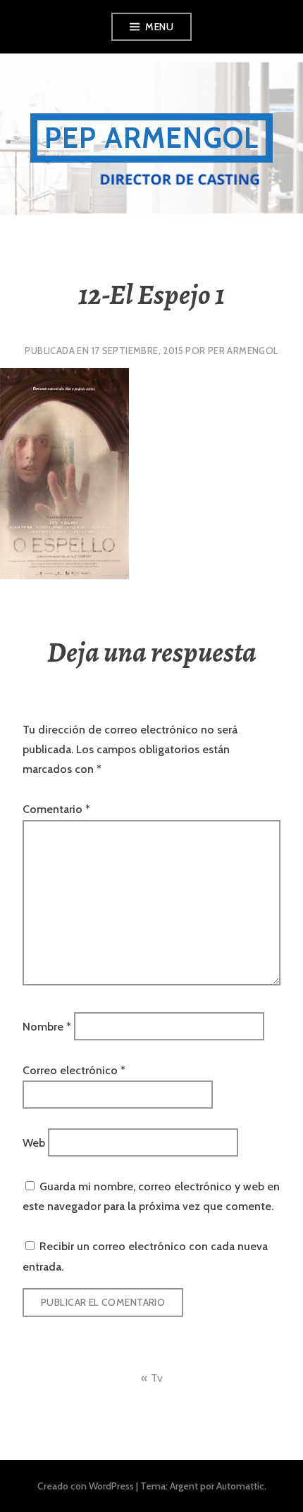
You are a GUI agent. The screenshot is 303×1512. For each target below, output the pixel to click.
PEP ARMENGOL (151, 137)
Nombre (47, 1026)
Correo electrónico (74, 1070)
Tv (157, 1378)
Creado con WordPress (85, 1486)
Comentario (56, 809)
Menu (159, 26)
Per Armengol (243, 350)
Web (34, 1142)
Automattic (240, 1486)
